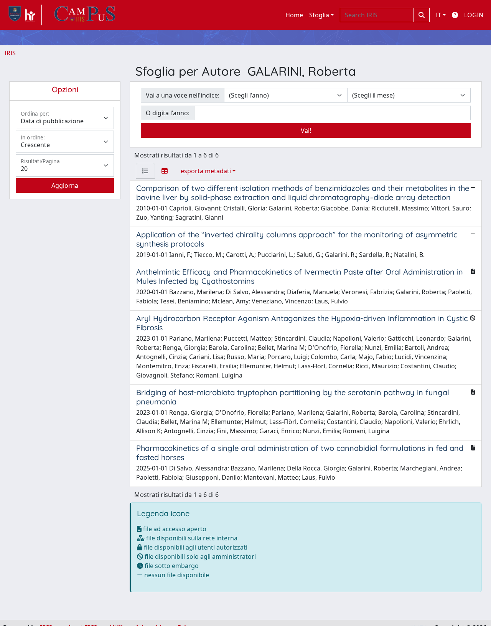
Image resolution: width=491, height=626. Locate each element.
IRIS (10, 53)
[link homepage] (23, 15)
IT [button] (438, 15)
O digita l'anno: (167, 113)
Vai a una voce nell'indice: (182, 95)
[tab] (145, 171)
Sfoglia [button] (319, 15)
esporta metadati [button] (206, 171)
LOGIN (473, 15)
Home (294, 15)
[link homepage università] (85, 15)
